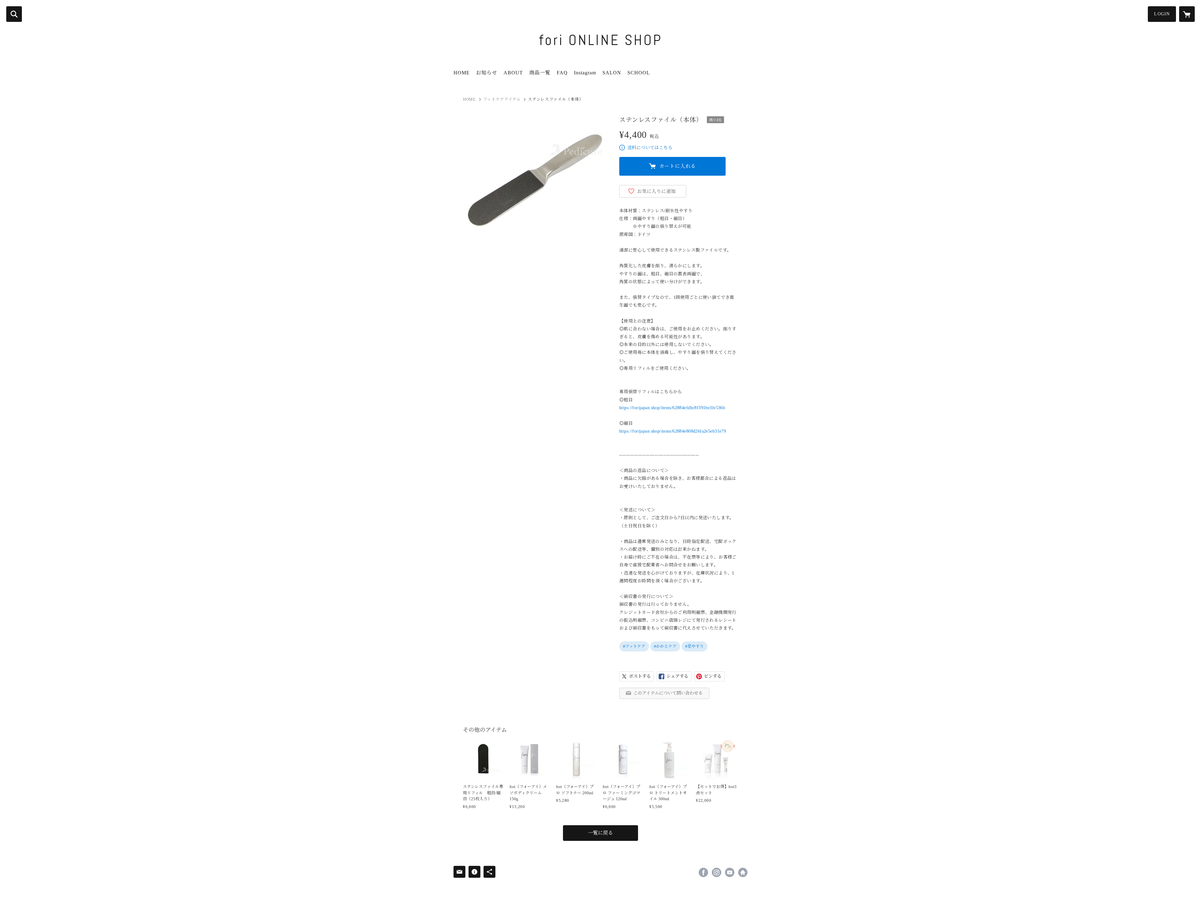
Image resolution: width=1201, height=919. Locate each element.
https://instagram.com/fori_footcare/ (716, 872)
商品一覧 (539, 72)
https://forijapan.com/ (742, 872)
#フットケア (634, 646)
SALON (611, 72)
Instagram (585, 72)
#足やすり (694, 646)
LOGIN (1162, 14)
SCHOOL (638, 72)
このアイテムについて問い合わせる (668, 693)
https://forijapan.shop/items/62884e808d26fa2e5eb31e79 (672, 431)
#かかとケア (665, 646)
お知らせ (486, 72)
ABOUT (513, 72)
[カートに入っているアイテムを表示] (1187, 14)
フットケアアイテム (502, 99)
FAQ (562, 72)
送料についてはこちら (649, 147)
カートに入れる (677, 166)
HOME (462, 72)
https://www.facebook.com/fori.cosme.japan (703, 872)
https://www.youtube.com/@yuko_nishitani (729, 872)
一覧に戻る (600, 833)
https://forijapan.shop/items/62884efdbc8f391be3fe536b (672, 407)
